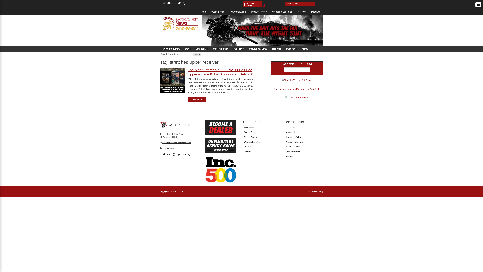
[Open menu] (478, 4)
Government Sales (293, 137)
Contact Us (290, 127)
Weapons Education (282, 12)
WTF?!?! (301, 12)
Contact (307, 191)
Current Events (238, 12)
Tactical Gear (221, 48)
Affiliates (289, 156)
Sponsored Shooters (294, 142)
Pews (188, 48)
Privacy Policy (317, 191)
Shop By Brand (171, 48)
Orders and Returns (293, 147)
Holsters (291, 48)
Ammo (305, 48)
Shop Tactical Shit (293, 151)
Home (203, 12)
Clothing (238, 48)
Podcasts (315, 12)
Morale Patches (258, 48)
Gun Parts (202, 48)
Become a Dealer (293, 132)
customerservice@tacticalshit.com (176, 143)
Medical (276, 48)
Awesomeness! (218, 12)
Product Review (259, 12)
